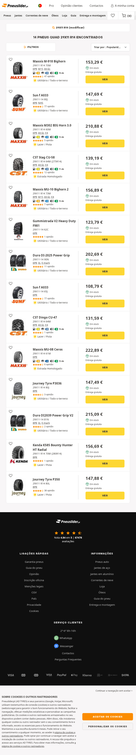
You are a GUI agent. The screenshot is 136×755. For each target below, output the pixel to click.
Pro (51, 6)
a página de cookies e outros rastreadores (39, 744)
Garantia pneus (34, 561)
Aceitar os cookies (107, 716)
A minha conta (124, 6)
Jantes (18, 15)
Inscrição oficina (34, 580)
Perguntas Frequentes (68, 659)
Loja (64, 15)
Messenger (66, 646)
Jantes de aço (102, 567)
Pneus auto (102, 561)
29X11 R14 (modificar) (69, 27)
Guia (73, 15)
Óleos (55, 15)
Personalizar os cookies (107, 726)
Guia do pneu (34, 567)
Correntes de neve (37, 15)
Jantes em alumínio (102, 574)
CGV (34, 592)
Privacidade (34, 604)
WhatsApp (66, 638)
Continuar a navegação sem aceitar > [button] (114, 690)
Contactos (96, 6)
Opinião (34, 574)
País (34, 598)
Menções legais (34, 586)
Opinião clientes (72, 6)
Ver (105, 79)
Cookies (34, 611)
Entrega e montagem (93, 15)
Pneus (7, 15)
